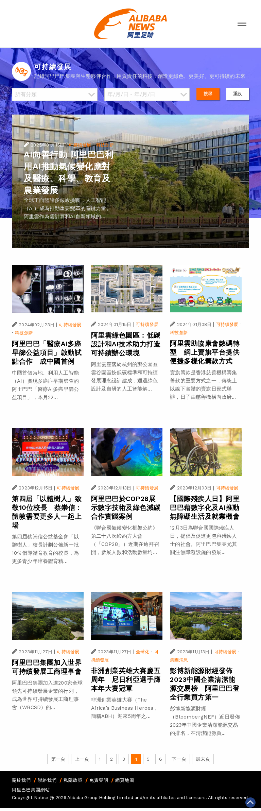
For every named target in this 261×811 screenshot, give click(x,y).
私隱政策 (73, 780)
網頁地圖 (124, 780)
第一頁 (58, 759)
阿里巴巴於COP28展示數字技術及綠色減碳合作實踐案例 (126, 507)
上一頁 (82, 759)
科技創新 (105, 145)
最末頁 (203, 759)
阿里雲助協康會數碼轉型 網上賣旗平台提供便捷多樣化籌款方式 (205, 352)
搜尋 (208, 93)
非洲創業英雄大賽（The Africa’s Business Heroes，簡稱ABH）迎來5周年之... (125, 708)
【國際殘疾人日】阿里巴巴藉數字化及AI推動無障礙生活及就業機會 (205, 507)
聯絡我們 (47, 780)
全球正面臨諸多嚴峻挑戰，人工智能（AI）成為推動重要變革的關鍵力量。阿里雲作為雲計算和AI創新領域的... (67, 208)
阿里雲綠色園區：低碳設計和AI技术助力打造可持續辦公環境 (126, 344)
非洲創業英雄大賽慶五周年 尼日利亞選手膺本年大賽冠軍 (126, 679)
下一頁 (179, 759)
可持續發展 (80, 145)
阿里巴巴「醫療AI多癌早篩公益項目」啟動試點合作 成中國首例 (47, 352)
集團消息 (179, 659)
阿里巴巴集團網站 (31, 789)
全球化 (142, 651)
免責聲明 (98, 780)
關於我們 (21, 780)
